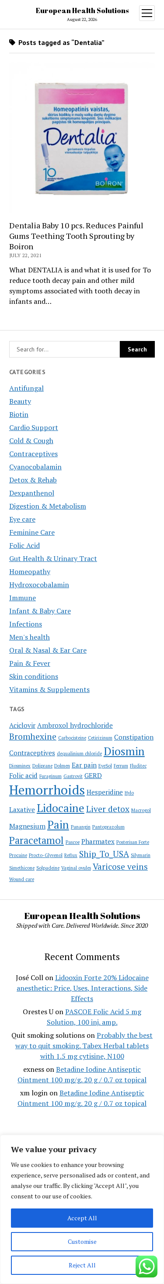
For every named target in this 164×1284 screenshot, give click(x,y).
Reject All (82, 1265)
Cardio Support (33, 427)
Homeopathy (29, 571)
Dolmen (62, 766)
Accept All (82, 1218)
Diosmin (124, 751)
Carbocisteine (72, 738)
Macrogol (141, 810)
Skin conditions (33, 676)
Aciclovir (22, 725)
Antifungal (26, 388)
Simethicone (22, 868)
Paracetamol (36, 840)
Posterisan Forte (132, 842)
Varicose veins (120, 866)
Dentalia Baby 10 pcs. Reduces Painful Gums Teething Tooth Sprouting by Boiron (76, 235)
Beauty (20, 401)
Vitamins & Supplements (49, 689)
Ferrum (121, 766)
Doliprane (42, 766)
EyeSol (105, 766)
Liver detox (107, 809)
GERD (93, 775)
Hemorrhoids (47, 789)
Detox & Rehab (33, 480)
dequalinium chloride (79, 753)
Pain (58, 824)
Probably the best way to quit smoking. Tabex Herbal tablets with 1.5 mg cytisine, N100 (84, 1045)
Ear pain (84, 765)
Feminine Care (32, 532)
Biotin (18, 414)
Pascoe (73, 842)
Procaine (18, 855)
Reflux (70, 855)
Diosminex (20, 766)
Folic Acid (24, 545)
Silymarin (140, 855)
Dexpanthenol (31, 493)
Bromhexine (32, 736)
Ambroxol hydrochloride (75, 725)
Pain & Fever (29, 663)
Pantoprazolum (108, 827)
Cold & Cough (31, 440)
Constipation (134, 737)
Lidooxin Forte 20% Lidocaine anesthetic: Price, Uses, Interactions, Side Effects (83, 988)
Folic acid (23, 775)
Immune (22, 597)
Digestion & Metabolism (47, 506)
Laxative (22, 809)
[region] (82, 1209)
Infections (25, 624)
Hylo (129, 793)
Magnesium (27, 826)
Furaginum (50, 776)
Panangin (81, 827)
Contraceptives (33, 453)
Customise (82, 1241)
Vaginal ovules (76, 868)
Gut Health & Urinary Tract (53, 558)
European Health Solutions (82, 10)
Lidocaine (60, 808)
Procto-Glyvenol (46, 855)
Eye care (22, 519)
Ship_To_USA (104, 854)
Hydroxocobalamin (39, 584)
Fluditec (138, 766)
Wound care (21, 879)
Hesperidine (105, 792)
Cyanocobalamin (35, 467)
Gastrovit (73, 776)
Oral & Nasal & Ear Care (48, 650)
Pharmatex (98, 841)
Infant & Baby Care (40, 611)
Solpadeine (47, 868)
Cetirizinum (100, 738)
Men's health (29, 637)
